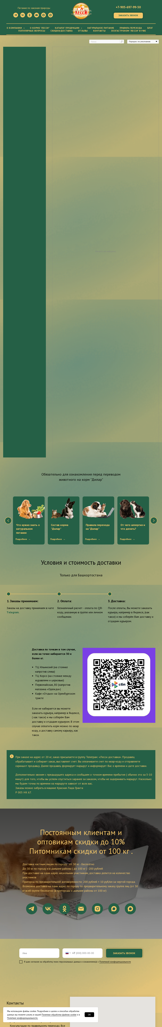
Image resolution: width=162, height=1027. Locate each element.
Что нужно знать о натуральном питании (28, 529)
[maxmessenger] (43, 16)
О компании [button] (15, 27)
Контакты (99, 30)
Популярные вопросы (31, 30)
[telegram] (15, 16)
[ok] (29, 16)
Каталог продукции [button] (67, 27)
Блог (150, 27)
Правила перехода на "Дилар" (97, 527)
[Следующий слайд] (153, 520)
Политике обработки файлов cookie (59, 1014)
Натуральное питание (100, 27)
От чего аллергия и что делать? (133, 527)
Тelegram (13, 612)
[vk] (22, 16)
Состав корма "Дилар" (59, 527)
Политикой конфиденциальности (115, 961)
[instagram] (97, 908)
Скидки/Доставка (61, 30)
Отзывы (83, 30)
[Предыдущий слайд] (8, 520)
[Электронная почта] (36, 16)
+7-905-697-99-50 (128, 7)
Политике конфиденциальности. (22, 1018)
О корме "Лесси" (40, 27)
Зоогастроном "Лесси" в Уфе (128, 30)
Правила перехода (131, 27)
